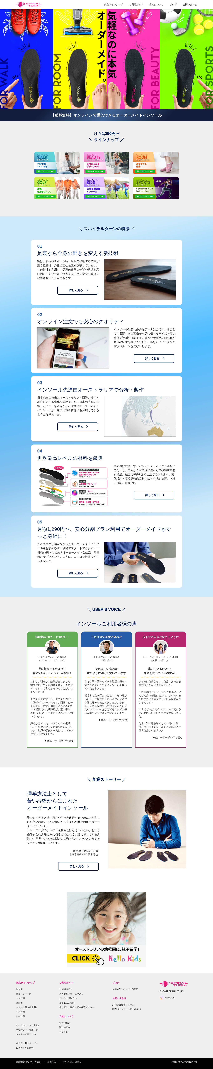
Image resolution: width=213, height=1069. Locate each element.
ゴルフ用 (20, 998)
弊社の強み (64, 1027)
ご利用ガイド (136, 4)
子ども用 (20, 1012)
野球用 (19, 1003)
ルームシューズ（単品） (28, 1025)
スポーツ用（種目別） (27, 1007)
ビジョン (63, 1032)
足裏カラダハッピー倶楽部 (125, 989)
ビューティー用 (23, 993)
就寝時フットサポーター (28, 1030)
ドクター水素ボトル (26, 1034)
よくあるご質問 (67, 1003)
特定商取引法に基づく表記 (28, 1062)
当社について (156, 4)
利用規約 (52, 1062)
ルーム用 (20, 1016)
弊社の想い (64, 1023)
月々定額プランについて (71, 993)
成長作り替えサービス (27, 1043)
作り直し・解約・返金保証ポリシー (76, 1007)
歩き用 (19, 989)
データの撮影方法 (68, 998)
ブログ (173, 4)
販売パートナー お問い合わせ (126, 1009)
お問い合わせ (190, 4)
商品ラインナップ (113, 4)
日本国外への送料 (25, 1048)
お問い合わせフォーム (123, 1004)
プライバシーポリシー (73, 1062)
